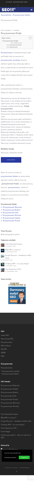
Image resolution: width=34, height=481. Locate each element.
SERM (3, 352)
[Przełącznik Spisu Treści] (29, 37)
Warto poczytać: (14, 47)
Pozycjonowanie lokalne (21, 15)
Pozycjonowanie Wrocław (12, 215)
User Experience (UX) (13, 269)
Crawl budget (5, 431)
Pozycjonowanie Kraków (11, 210)
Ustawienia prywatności (10, 457)
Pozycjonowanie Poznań (11, 220)
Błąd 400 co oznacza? (13, 249)
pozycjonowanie (14, 187)
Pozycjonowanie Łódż (10, 212)
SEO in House (6, 345)
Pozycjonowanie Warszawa (12, 207)
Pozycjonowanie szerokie (11, 371)
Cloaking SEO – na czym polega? (17, 263)
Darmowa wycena (18, 43)
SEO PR (4, 349)
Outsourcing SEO (7, 338)
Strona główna (6, 15)
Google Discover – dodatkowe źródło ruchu (16, 421)
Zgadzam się (24, 457)
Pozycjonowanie (6, 52)
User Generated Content (13, 244)
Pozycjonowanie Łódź (8, 396)
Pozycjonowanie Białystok (10, 385)
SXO (2, 356)
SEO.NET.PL (15, 467)
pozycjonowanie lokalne (9, 176)
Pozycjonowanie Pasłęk (10, 41)
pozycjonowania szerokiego (10, 60)
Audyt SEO (5, 335)
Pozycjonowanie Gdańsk (11, 218)
